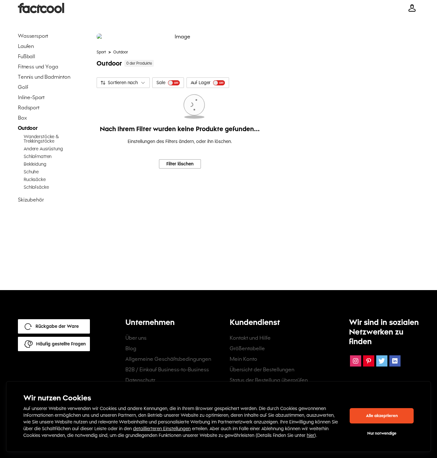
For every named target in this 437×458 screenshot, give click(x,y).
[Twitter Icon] (381, 360)
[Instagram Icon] (355, 360)
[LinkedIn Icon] (394, 360)
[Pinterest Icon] (368, 360)
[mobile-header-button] (412, 8)
